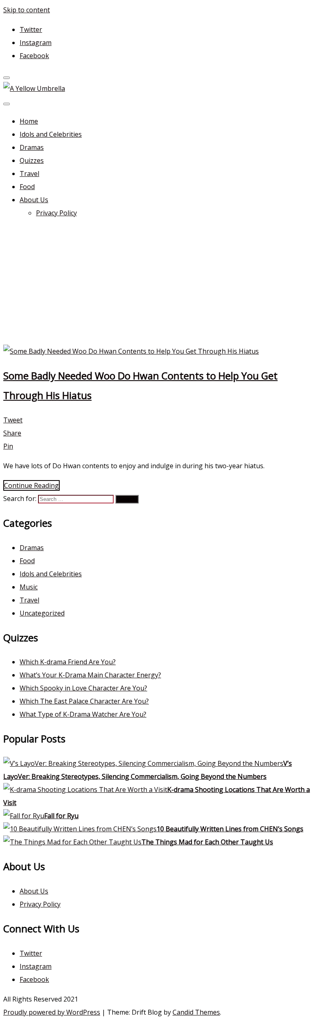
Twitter (31, 29)
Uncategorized (42, 613)
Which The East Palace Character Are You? (84, 701)
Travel (29, 173)
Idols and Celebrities (51, 134)
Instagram (36, 42)
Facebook (34, 55)
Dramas (32, 147)
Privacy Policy (56, 212)
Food (27, 186)
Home (29, 121)
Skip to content (26, 9)
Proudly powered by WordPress (51, 1012)
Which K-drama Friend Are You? (68, 661)
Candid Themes (196, 1012)
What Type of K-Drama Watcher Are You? (83, 714)
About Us (34, 199)
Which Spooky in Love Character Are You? (83, 688)
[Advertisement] (157, 283)
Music (29, 586)
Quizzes (32, 160)
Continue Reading (31, 485)
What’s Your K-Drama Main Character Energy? (90, 674)
